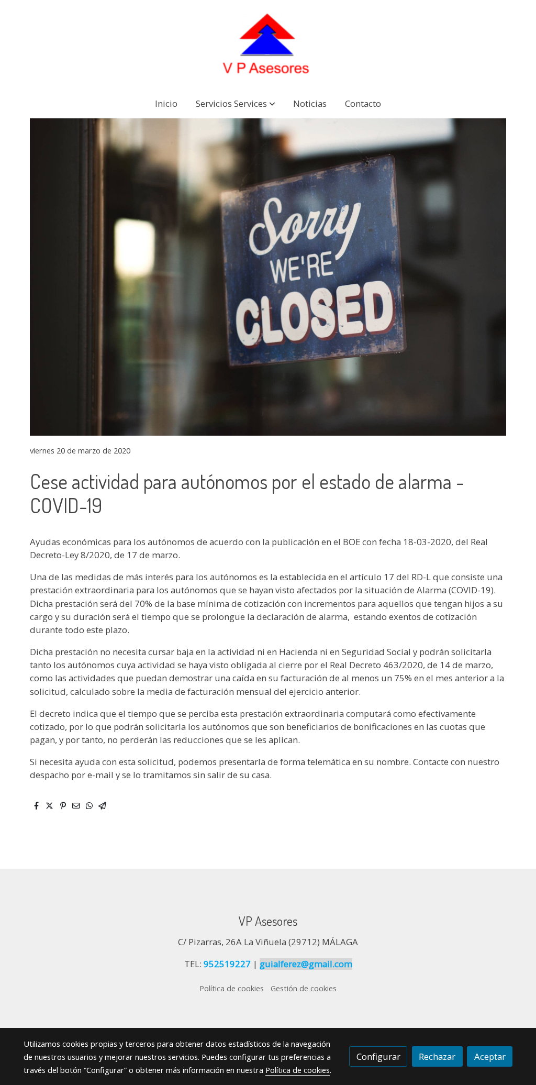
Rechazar (437, 1056)
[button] (235, 103)
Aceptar (490, 1056)
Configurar (378, 1056)
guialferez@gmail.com (306, 964)
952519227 (227, 964)
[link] (268, 44)
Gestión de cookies (304, 988)
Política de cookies (231, 988)
